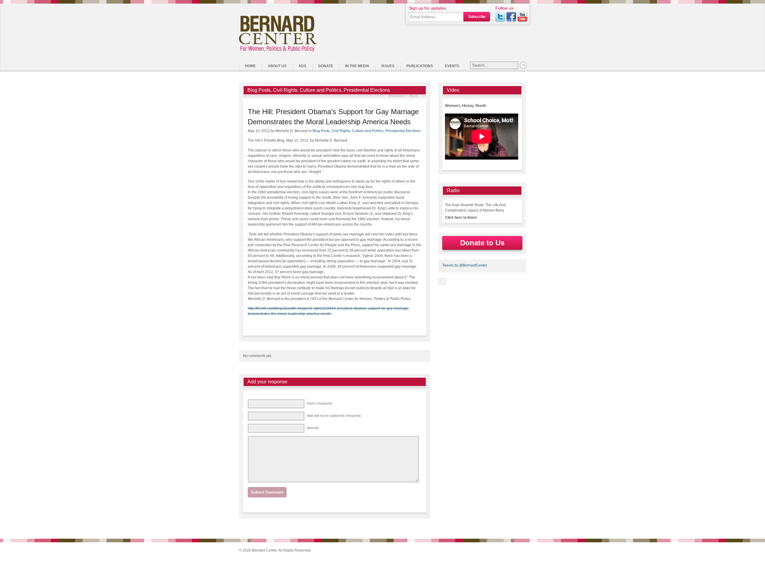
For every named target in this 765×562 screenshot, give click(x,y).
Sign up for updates (427, 8)
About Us (274, 65)
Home (250, 66)
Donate (325, 66)
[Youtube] (522, 17)
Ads (302, 66)
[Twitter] (500, 17)
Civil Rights (285, 90)
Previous (396, 96)
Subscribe (477, 17)
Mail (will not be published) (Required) (334, 415)
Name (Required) (319, 403)
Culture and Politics (320, 90)
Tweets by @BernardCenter (464, 265)
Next (413, 96)
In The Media (357, 66)
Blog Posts (258, 90)
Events (452, 66)
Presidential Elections (367, 90)
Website (313, 428)
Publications (419, 66)
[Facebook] (511, 17)
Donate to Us (482, 243)
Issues (387, 66)
